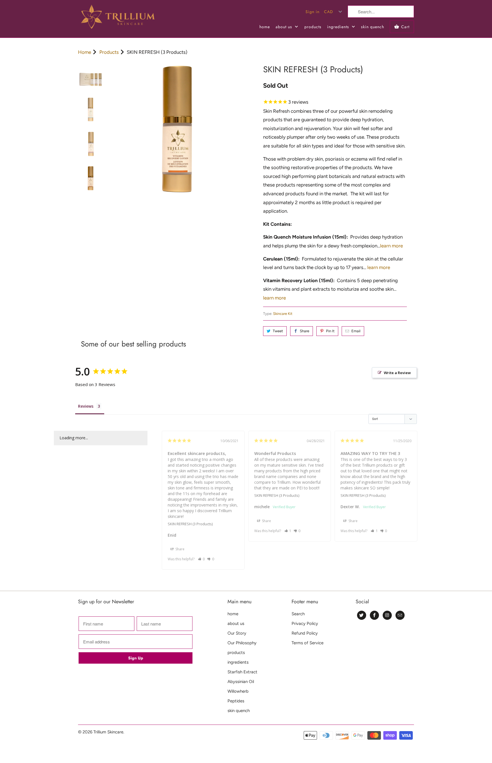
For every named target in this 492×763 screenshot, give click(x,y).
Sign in (312, 12)
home (264, 27)
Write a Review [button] (397, 372)
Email (355, 331)
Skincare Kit (282, 313)
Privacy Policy (305, 623)
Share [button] (179, 549)
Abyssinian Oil (240, 681)
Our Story (236, 633)
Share (304, 331)
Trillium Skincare (108, 732)
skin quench (372, 27)
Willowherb (238, 691)
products (312, 27)
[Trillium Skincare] (118, 18)
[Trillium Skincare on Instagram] (387, 615)
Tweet (278, 331)
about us (285, 27)
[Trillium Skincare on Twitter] (361, 615)
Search (298, 613)
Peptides (235, 700)
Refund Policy (305, 633)
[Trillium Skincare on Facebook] (374, 615)
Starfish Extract (242, 671)
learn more (391, 246)
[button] (201, 559)
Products (109, 52)
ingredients (338, 27)
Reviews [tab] (85, 406)
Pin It (330, 331)
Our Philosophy (242, 642)
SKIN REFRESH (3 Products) (190, 523)
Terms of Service (307, 642)
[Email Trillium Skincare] (400, 615)
